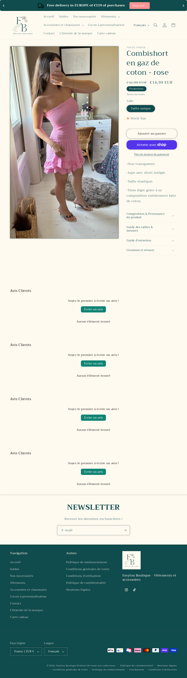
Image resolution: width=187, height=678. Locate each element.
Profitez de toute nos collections (96, 665)
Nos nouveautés (21, 576)
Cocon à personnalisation (28, 596)
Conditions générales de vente (87, 569)
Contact (15, 603)
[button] (110, 17)
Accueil (15, 562)
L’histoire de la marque (26, 610)
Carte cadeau (19, 617)
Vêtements (17, 582)
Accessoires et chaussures (28, 589)
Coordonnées (136, 669)
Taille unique (141, 108)
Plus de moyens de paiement (151, 154)
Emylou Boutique (66, 665)
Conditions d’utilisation (83, 576)
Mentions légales (78, 589)
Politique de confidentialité (86, 582)
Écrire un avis (93, 309)
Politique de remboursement (86, 562)
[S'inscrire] (125, 530)
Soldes (14, 569)
